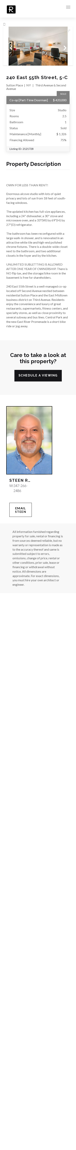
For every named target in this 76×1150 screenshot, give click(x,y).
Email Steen (20, 509)
